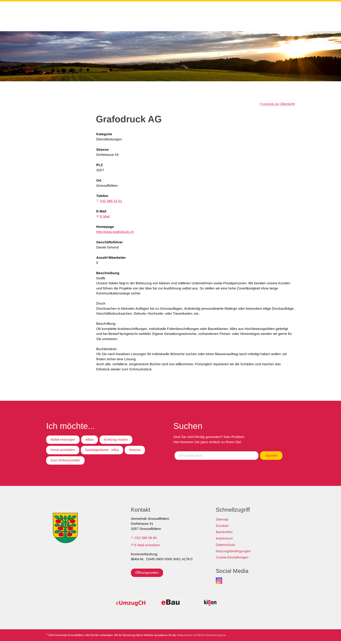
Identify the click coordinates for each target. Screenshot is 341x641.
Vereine (135, 450)
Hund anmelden (62, 450)
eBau (89, 439)
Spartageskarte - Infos (102, 450)
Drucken (222, 526)
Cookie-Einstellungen (232, 557)
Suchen (271, 455)
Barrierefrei (224, 532)
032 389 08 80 (146, 538)
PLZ (99, 165)
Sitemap (222, 519)
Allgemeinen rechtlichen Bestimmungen (201, 635)
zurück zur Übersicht (279, 104)
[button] (219, 580)
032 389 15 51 (111, 201)
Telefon (102, 196)
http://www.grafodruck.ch (115, 232)
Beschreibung (107, 273)
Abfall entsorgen (62, 439)
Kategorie (104, 134)
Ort (98, 180)
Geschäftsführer (109, 242)
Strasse (102, 149)
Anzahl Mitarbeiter (111, 257)
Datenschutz (225, 545)
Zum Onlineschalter (65, 460)
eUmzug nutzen (116, 439)
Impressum (224, 538)
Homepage (105, 227)
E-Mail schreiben (147, 545)
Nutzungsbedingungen (233, 551)
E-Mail (101, 211)
